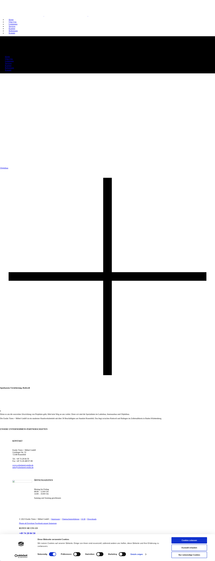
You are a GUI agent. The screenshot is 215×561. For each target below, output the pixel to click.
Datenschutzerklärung (70, 519)
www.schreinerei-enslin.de (22, 465)
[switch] (77, 554)
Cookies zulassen (189, 540)
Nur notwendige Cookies (189, 555)
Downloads (91, 519)
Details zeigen (137, 554)
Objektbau (4, 168)
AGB (83, 519)
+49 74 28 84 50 (27, 533)
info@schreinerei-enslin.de (22, 467)
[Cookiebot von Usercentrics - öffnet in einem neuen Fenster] (21, 556)
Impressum (55, 519)
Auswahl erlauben (189, 548)
